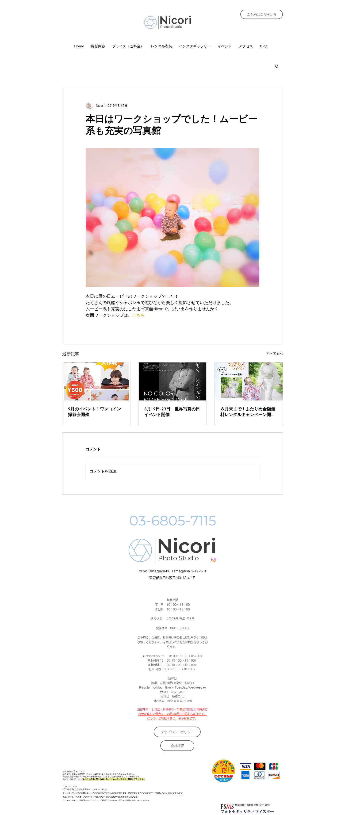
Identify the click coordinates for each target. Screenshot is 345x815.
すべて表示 (274, 354)
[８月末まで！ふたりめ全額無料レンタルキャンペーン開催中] (249, 381)
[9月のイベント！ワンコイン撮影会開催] (96, 381)
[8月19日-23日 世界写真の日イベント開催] (173, 381)
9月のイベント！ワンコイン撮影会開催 (94, 412)
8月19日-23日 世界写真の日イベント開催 (172, 412)
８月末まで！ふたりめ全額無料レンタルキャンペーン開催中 (247, 412)
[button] (277, 66)
